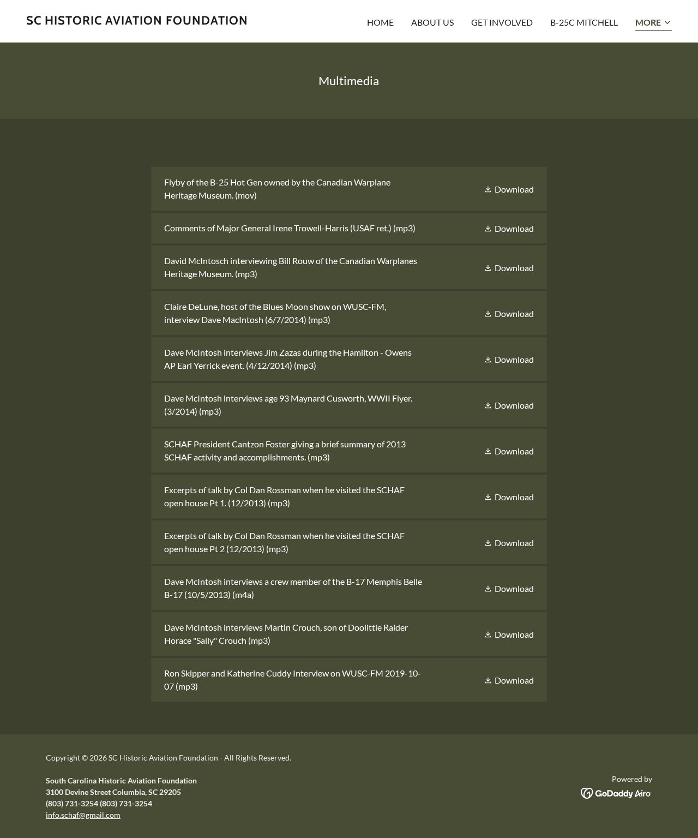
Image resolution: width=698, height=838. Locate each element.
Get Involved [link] (502, 22)
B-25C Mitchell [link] (584, 22)
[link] (137, 21)
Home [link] (380, 22)
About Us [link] (432, 22)
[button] (653, 23)
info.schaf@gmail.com (83, 814)
